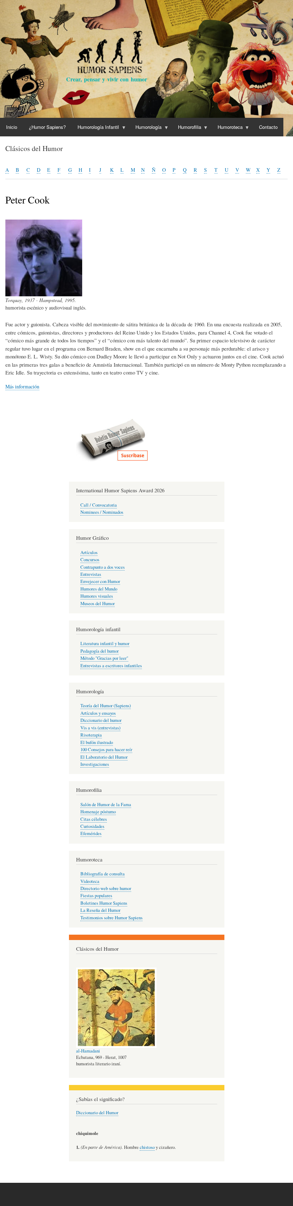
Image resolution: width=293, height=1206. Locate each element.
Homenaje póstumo (98, 812)
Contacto (268, 127)
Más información (22, 386)
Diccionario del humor (100, 720)
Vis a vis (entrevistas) (100, 728)
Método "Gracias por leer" (104, 658)
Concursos (89, 560)
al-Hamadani (88, 1051)
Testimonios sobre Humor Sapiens (111, 918)
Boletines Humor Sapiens (103, 903)
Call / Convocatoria (98, 505)
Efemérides (90, 833)
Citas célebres (93, 819)
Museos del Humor (97, 604)
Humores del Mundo (98, 589)
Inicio (11, 127)
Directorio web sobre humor (105, 888)
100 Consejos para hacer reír (106, 750)
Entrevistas (90, 574)
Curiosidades (92, 826)
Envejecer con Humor (100, 581)
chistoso (147, 1147)
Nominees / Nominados (101, 512)
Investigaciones (94, 764)
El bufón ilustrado (96, 742)
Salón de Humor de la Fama (105, 805)
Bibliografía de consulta (102, 874)
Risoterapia (91, 735)
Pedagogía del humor (99, 651)
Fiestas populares (96, 896)
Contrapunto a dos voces (102, 567)
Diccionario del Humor (97, 1113)
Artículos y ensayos (98, 713)
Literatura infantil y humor (104, 643)
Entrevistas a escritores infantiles (111, 666)
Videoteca (89, 881)
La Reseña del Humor (100, 910)
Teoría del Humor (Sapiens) (105, 706)
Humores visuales (96, 596)
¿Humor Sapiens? (47, 127)
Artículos (89, 552)
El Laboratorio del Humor (104, 757)
